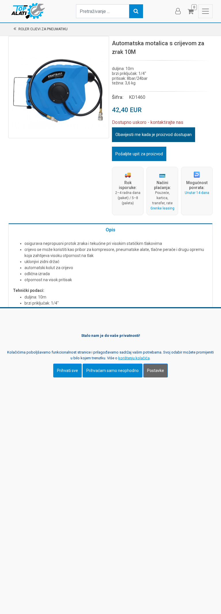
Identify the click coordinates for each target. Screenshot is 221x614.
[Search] (136, 11)
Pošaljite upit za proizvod (139, 153)
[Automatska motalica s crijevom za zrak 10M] (58, 86)
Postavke (155, 370)
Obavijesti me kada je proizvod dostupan (153, 134)
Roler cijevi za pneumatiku (43, 29)
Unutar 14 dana (197, 193)
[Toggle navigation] (205, 11)
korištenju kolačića (134, 358)
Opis (110, 230)
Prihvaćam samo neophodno (112, 370)
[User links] (177, 11)
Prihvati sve (67, 370)
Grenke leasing (162, 208)
